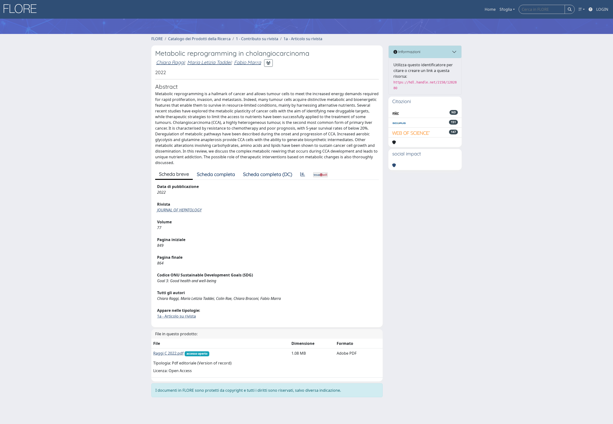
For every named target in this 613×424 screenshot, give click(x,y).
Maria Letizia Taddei (209, 62)
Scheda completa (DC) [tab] (267, 174)
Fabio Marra (247, 62)
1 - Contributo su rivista (257, 38)
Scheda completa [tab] (216, 174)
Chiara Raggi (170, 62)
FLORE (157, 38)
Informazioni (408, 51)
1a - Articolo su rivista (303, 38)
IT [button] (580, 9)
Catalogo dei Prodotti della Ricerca (199, 38)
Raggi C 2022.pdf (168, 353)
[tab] (302, 174)
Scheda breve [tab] (174, 174)
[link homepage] (22, 9)
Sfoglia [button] (505, 9)
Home (490, 9)
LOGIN (602, 9)
